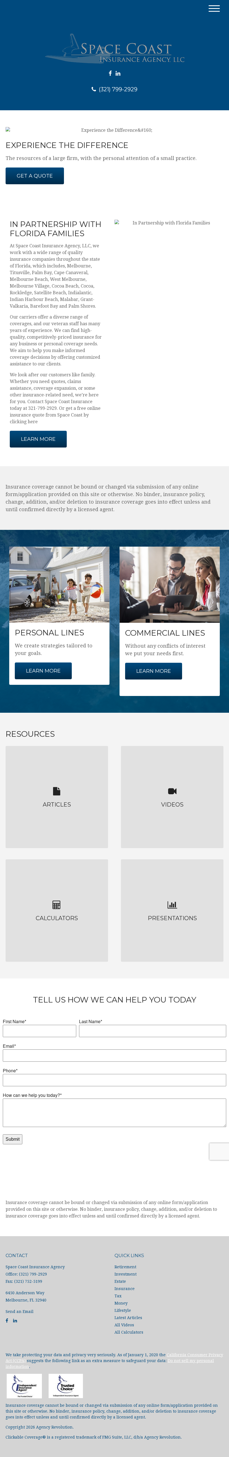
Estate (120, 1281)
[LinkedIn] (118, 73)
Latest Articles (128, 1317)
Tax (118, 1296)
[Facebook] (110, 73)
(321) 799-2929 (118, 89)
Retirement (125, 1267)
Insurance (125, 1288)
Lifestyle (123, 1310)
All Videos (124, 1325)
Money (121, 1303)
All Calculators (129, 1332)
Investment (126, 1274)
